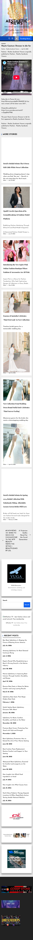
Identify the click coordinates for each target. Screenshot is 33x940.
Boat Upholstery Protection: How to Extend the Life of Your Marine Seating (16, 740)
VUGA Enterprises (16, 585)
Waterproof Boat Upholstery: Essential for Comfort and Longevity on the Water (15, 764)
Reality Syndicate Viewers (21, 119)
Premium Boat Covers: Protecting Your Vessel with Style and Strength (15, 729)
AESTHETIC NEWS (16, 22)
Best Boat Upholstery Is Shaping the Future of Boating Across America (15, 641)
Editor (4, 180)
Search (5, 600)
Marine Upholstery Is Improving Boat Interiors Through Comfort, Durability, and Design (15, 676)
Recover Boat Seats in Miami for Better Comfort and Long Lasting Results (16, 687)
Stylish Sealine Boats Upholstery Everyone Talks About (13, 708)
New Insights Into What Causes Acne (15, 785)
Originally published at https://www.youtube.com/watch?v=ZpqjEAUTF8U (12, 110)
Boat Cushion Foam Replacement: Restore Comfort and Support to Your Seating (15, 751)
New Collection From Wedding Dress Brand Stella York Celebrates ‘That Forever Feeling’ (16, 407)
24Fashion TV (9, 623)
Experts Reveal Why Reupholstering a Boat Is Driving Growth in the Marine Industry (15, 663)
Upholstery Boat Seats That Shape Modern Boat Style (14, 698)
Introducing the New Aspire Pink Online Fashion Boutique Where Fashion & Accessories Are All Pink (16, 268)
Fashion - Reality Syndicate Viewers (10, 49)
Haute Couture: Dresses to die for (19, 117)
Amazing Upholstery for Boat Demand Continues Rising (15, 652)
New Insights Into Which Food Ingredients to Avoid (13, 775)
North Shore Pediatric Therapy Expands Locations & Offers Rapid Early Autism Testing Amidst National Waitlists (16, 795)
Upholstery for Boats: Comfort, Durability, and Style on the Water (14, 719)
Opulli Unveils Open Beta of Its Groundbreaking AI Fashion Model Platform (16, 215)
